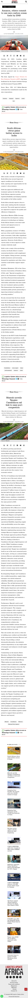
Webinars (14, 987)
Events (14, 989)
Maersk (6, 721)
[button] (14, 32)
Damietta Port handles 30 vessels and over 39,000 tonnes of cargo (13, 792)
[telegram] (17, 56)
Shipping (16, 783)
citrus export (15, 368)
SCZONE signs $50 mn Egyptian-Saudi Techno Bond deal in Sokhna (13, 921)
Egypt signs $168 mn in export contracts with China (12, 939)
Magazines (14, 986)
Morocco (20, 721)
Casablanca (13, 721)
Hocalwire (17, 996)
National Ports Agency (13, 724)
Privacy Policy (14, 982)
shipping (11, 98)
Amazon (5, 98)
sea (13, 101)
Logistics (16, 800)
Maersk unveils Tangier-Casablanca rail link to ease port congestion (14, 402)
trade (21, 370)
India (21, 368)
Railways (16, 765)
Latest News (11, 6)
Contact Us (14, 990)
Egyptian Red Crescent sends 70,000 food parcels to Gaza (13, 812)
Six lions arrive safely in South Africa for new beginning (12, 830)
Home (5, 6)
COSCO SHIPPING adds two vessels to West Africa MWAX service (13, 849)
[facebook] (11, 56)
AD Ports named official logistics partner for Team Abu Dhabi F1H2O (13, 903)
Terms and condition (14, 984)
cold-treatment (8, 370)
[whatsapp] (14, 56)
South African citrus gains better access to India (14, 132)
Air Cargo (16, 820)
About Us (14, 981)
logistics (17, 98)
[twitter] (7, 56)
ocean (23, 98)
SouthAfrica (7, 368)
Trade (17, 748)
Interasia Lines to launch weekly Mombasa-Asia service (13, 957)
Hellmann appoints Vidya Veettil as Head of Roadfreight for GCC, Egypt (13, 867)
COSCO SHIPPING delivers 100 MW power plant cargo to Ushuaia (13, 885)
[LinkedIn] (4, 56)
